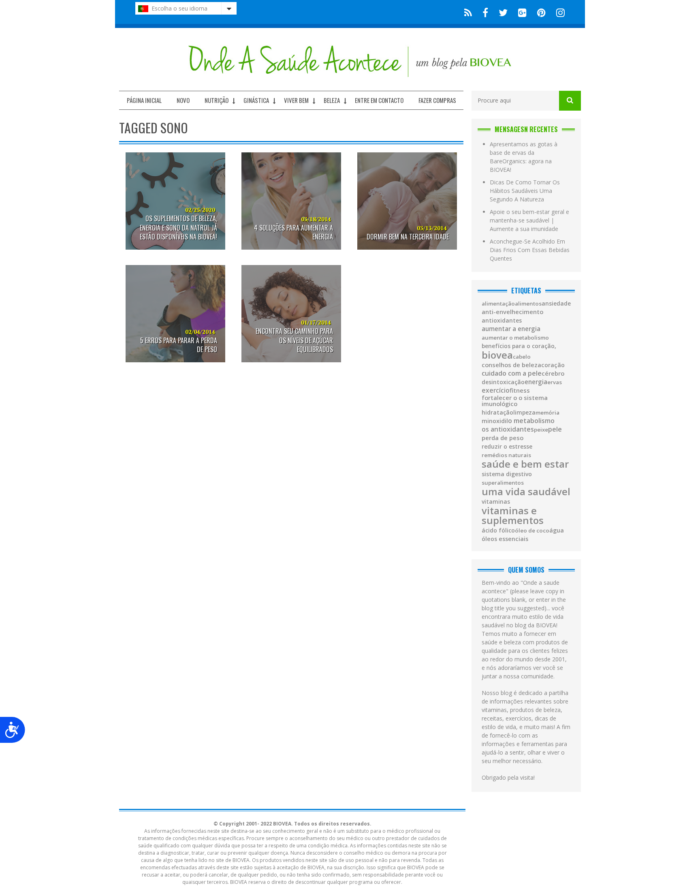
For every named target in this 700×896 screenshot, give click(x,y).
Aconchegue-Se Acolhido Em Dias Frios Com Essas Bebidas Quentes (530, 249)
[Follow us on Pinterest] (541, 12)
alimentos (528, 303)
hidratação (497, 412)
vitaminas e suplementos (513, 515)
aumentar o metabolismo (515, 337)
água (556, 530)
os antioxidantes (508, 429)
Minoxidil (495, 421)
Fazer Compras (437, 100)
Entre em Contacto (379, 100)
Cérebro (553, 373)
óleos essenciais (505, 539)
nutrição (216, 100)
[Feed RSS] (468, 12)
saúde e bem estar (525, 464)
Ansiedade (556, 303)
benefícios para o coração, (519, 346)
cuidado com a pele (512, 373)
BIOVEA (497, 355)
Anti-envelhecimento (512, 312)
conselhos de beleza (511, 365)
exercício (496, 390)
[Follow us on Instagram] (558, 12)
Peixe (541, 429)
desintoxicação (503, 382)
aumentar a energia (511, 329)
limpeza (524, 412)
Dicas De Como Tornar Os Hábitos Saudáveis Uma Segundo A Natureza (525, 190)
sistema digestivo (507, 474)
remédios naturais (506, 455)
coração (553, 365)
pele (555, 429)
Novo (183, 100)
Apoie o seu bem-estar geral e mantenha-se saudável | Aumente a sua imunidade (529, 220)
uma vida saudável (526, 491)
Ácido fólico (498, 530)
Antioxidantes (502, 320)
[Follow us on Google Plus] (522, 12)
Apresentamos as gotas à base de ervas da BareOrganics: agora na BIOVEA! (523, 156)
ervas (554, 382)
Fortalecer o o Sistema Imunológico (515, 400)
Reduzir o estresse (507, 446)
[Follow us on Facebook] (485, 12)
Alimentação (498, 303)
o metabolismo (531, 420)
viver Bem (296, 100)
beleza (332, 100)
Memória (547, 412)
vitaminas (496, 502)
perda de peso (502, 438)
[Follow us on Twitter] (503, 12)
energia (536, 382)
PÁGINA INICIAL (144, 100)
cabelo (522, 356)
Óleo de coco (532, 530)
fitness (520, 390)
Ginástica (256, 100)
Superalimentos (503, 482)
